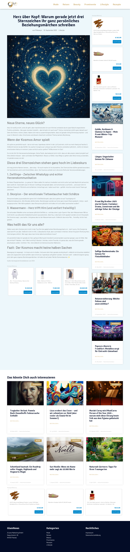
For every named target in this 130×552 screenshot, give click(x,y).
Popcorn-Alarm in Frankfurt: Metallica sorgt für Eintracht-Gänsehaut (107, 349)
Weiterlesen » (14, 421)
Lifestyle (104, 4)
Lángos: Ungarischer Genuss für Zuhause (104, 158)
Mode (56, 4)
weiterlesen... (99, 142)
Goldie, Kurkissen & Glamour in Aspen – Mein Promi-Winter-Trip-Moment (106, 133)
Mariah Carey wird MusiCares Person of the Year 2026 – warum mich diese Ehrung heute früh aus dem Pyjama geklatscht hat (104, 415)
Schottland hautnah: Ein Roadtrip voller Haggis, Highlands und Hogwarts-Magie (25, 469)
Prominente (90, 4)
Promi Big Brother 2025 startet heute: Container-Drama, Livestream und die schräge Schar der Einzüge (107, 205)
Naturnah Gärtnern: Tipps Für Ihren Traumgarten (103, 468)
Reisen (66, 4)
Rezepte (117, 4)
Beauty (76, 4)
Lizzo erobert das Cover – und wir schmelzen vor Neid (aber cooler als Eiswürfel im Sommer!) (63, 414)
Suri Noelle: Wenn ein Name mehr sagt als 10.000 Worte (62, 468)
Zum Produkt (27, 292)
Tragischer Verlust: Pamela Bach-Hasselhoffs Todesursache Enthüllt (24, 413)
